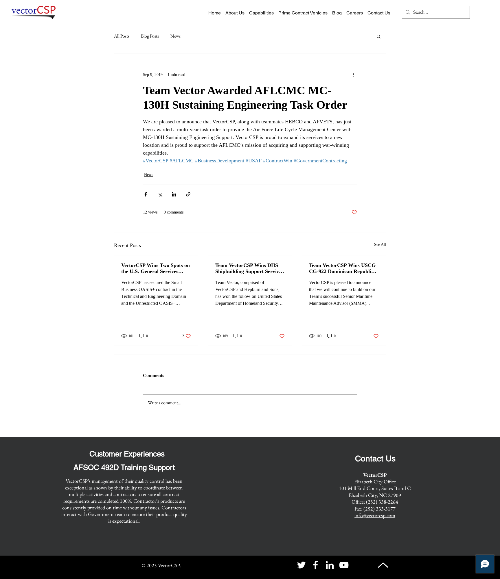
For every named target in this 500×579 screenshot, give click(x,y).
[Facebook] (315, 565)
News (175, 36)
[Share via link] (188, 194)
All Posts (121, 36)
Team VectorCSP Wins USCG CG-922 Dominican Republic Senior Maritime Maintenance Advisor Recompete (342, 268)
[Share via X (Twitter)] (160, 194)
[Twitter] (301, 565)
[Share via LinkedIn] (174, 194)
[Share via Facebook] (145, 194)
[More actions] (353, 74)
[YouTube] (344, 565)
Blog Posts (150, 36)
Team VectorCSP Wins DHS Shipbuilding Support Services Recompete (249, 268)
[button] (378, 36)
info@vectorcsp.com (374, 515)
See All (380, 244)
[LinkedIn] (329, 565)
